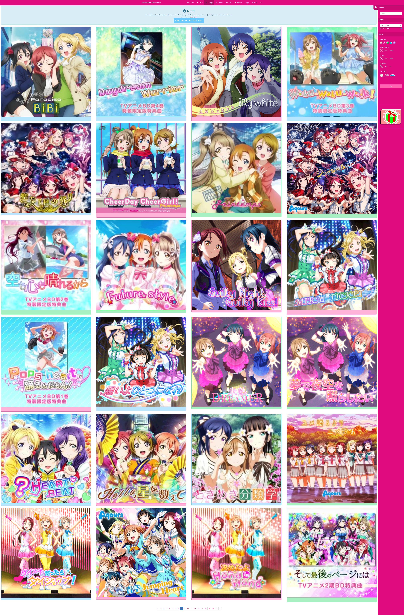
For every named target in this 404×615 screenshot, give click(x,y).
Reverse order (384, 28)
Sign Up (254, 2)
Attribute (383, 39)
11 (191, 608)
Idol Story (194, 17)
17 (213, 608)
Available (383, 63)
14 (202, 608)
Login (247, 2)
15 (205, 608)
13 (198, 608)
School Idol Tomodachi (151, 2)
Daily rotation (384, 47)
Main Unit (383, 71)
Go (391, 86)
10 (188, 608)
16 (209, 608)
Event (382, 55)
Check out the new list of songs (188, 20)
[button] (229, 2)
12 (195, 608)
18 (216, 608)
